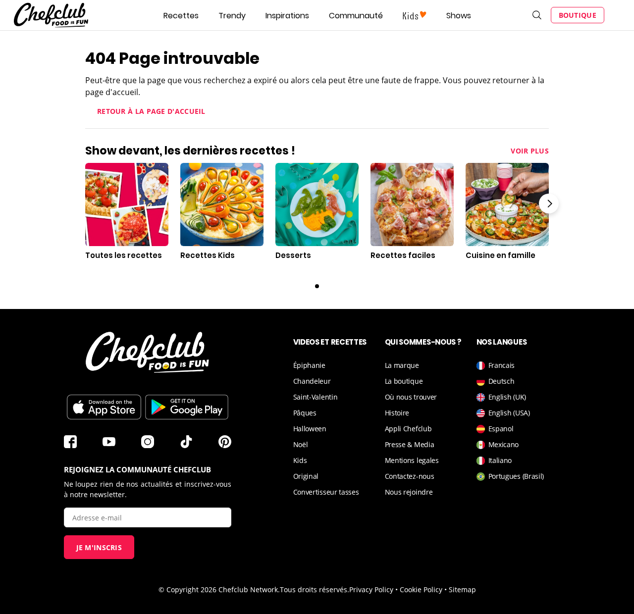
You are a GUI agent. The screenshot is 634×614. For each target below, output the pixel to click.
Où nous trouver (411, 397)
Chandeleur (312, 381)
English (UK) (507, 397)
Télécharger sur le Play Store (186, 407)
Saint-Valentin (315, 397)
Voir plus (530, 150)
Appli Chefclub (408, 428)
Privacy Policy (371, 589)
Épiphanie (309, 365)
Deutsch (501, 381)
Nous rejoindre (409, 492)
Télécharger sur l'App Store (104, 407)
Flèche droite (549, 203)
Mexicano (503, 444)
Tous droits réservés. (314, 589)
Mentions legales (412, 460)
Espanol (501, 428)
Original (306, 476)
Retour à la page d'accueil (151, 111)
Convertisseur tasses (326, 492)
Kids (300, 460)
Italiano (500, 460)
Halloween (309, 428)
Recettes (181, 15)
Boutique (577, 15)
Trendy (232, 15)
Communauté (356, 15)
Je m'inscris (99, 547)
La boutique (404, 381)
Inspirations (287, 15)
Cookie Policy (421, 589)
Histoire (397, 412)
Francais (501, 365)
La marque (402, 365)
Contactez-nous (409, 476)
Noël (300, 444)
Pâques (305, 412)
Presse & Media (409, 444)
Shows (458, 15)
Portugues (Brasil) (516, 476)
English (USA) (509, 412)
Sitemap (462, 589)
